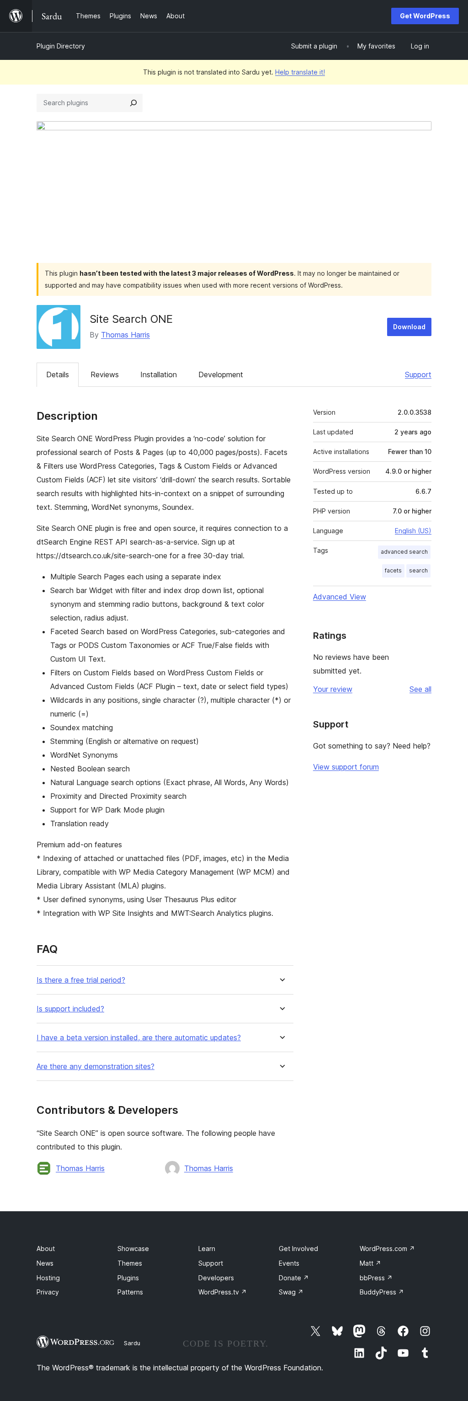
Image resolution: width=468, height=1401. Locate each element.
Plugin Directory (61, 46)
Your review (332, 689)
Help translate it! (300, 72)
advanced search (404, 551)
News (45, 1263)
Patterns (130, 1292)
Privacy (48, 1292)
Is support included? (70, 1009)
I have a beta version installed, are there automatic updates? (139, 1037)
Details (57, 374)
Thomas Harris (125, 334)
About (46, 1248)
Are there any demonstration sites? (95, 1066)
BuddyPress (382, 1292)
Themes (129, 1263)
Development (220, 374)
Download (409, 327)
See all (420, 689)
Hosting (48, 1278)
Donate (294, 1278)
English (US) (413, 531)
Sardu (132, 1343)
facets (393, 570)
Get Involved (298, 1248)
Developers (216, 1278)
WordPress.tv (222, 1292)
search (418, 570)
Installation (158, 374)
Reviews (104, 374)
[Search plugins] (133, 103)
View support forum (346, 766)
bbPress (376, 1278)
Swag (291, 1292)
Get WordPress (425, 16)
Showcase (133, 1248)
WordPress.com (387, 1248)
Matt (370, 1263)
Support (418, 374)
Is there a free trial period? (81, 980)
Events (289, 1263)
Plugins (128, 1278)
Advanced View (339, 596)
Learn (206, 1248)
